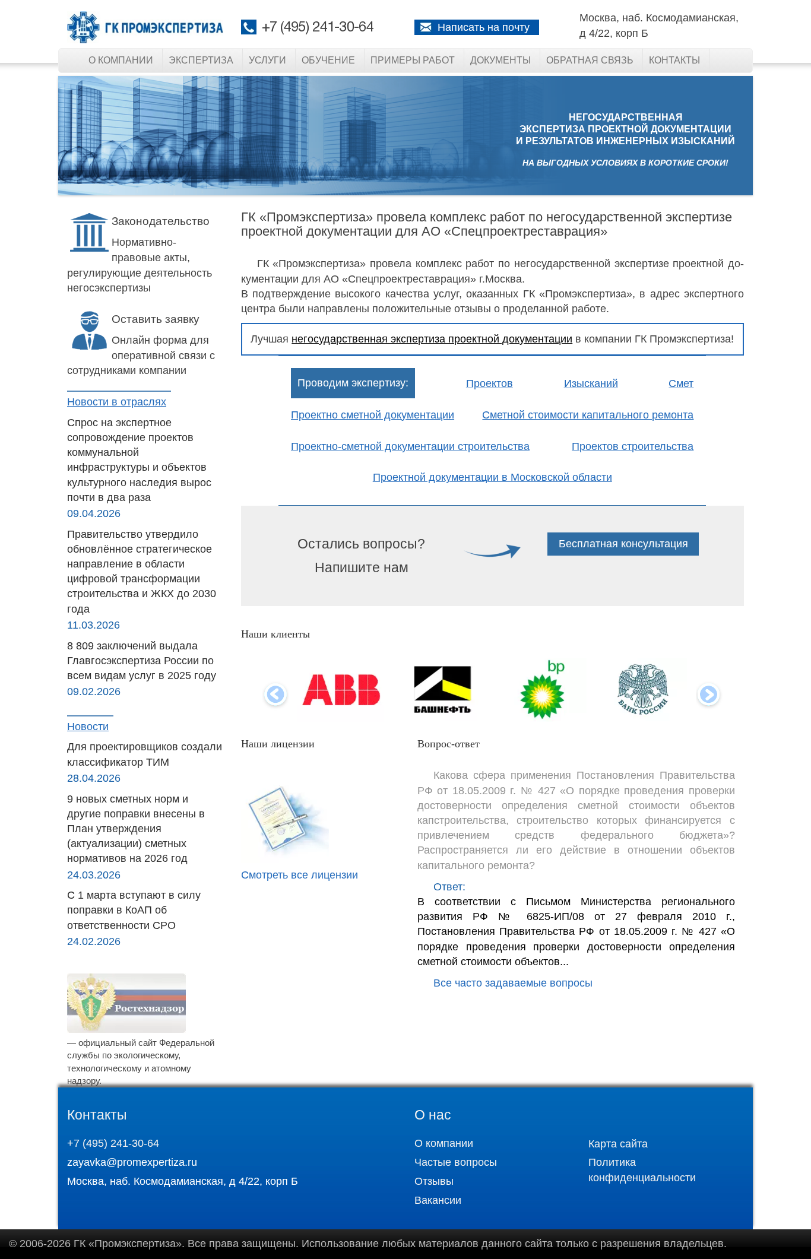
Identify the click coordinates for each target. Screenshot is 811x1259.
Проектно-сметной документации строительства (410, 446)
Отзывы (434, 1181)
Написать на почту (484, 27)
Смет (681, 383)
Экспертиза (201, 60)
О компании (120, 60)
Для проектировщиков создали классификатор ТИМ (144, 754)
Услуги (267, 60)
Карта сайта (618, 1144)
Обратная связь (589, 60)
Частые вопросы (455, 1162)
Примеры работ (412, 60)
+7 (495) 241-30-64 (317, 27)
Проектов (489, 383)
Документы (500, 60)
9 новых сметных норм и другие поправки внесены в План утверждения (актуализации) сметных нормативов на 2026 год (136, 829)
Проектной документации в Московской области (492, 477)
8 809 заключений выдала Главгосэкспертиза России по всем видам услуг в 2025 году (141, 660)
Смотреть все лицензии (299, 875)
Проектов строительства (632, 446)
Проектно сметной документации (372, 415)
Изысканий (591, 383)
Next (709, 696)
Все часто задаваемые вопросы (513, 983)
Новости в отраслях (116, 402)
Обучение (328, 60)
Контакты (674, 60)
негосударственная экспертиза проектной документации (432, 339)
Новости (88, 726)
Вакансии (437, 1200)
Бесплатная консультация (623, 544)
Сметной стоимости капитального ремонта (587, 415)
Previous (275, 696)
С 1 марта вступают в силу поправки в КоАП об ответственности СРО (134, 910)
